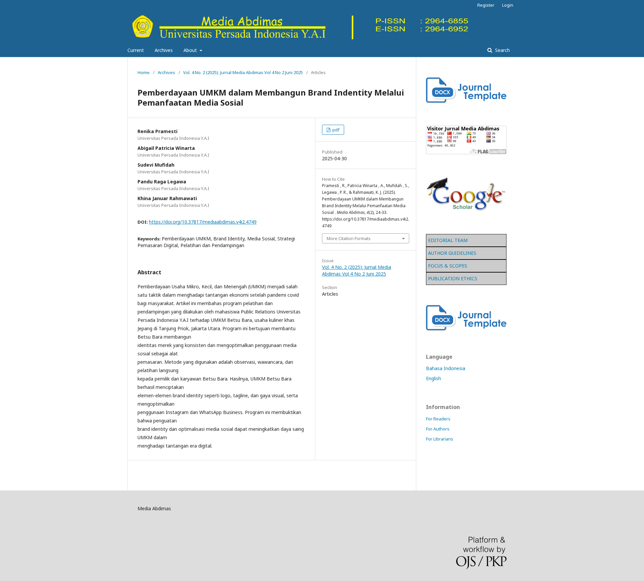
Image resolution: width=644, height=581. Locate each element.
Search (502, 50)
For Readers (438, 419)
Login (507, 5)
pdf (335, 130)
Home (144, 72)
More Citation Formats (349, 238)
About (190, 50)
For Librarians (439, 439)
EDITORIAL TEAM (448, 240)
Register (485, 5)
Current (135, 50)
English (433, 378)
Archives (164, 50)
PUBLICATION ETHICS (452, 278)
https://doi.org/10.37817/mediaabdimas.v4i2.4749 (203, 222)
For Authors (437, 429)
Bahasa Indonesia (445, 368)
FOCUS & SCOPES (447, 266)
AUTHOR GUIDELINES (452, 253)
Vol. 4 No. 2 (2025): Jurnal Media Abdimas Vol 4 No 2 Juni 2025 (243, 72)
